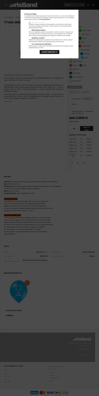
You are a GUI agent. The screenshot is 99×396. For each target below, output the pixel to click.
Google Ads (59, 34)
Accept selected (48, 52)
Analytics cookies (38, 38)
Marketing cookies (38, 30)
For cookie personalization (41, 44)
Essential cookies (38, 22)
